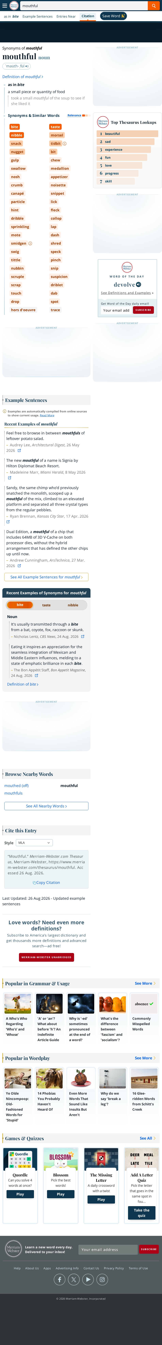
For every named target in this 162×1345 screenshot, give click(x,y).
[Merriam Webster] (127, 267)
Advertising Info (68, 1268)
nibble (73, 605)
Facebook (59, 1280)
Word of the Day (127, 276)
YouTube (88, 1280)
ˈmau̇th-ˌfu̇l (15, 66)
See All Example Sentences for (45, 577)
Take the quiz (142, 1213)
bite (20, 604)
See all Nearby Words (45, 806)
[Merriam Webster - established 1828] (14, 5)
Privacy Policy (114, 1268)
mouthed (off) (16, 785)
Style (8, 842)
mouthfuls (13, 793)
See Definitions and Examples (126, 293)
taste (46, 605)
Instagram (102, 1280)
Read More (47, 415)
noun (44, 57)
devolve (124, 284)
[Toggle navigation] (4, 6)
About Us (32, 1268)
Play (20, 1194)
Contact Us (92, 1268)
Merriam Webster (13, 1248)
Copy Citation (48, 882)
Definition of (21, 76)
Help (18, 1268)
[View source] (20, 450)
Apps (47, 1268)
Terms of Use (138, 1268)
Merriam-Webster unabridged (47, 957)
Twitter (74, 1280)
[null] (138, 284)
